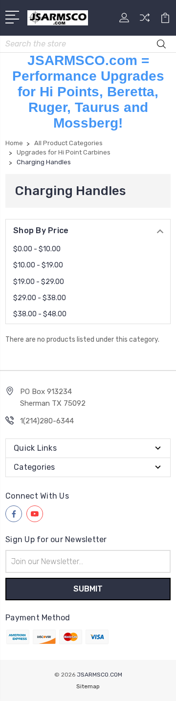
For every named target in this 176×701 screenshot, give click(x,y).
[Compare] (144, 20)
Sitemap (88, 686)
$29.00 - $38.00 (39, 298)
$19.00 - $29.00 (38, 282)
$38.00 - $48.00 (39, 314)
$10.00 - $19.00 (38, 265)
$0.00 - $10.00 (37, 249)
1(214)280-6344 (47, 420)
